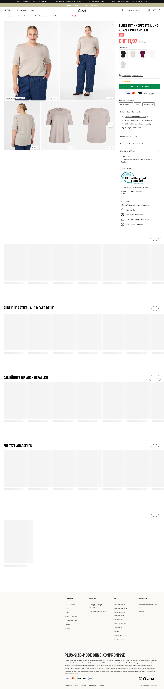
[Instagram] (140, 678)
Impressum (92, 685)
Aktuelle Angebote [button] (41, 16)
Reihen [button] (55, 16)
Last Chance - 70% (126, 104)
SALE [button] (74, 16)
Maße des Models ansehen (14, 98)
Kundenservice (119, 604)
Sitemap (101, 685)
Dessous (67, 629)
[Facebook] (144, 678)
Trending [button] (27, 16)
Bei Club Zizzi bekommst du (130, 112)
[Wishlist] (112, 24)
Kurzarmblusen (138, 22)
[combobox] (132, 10)
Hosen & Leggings (71, 616)
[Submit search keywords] (123, 10)
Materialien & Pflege (127, 151)
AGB (76, 685)
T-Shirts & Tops (70, 604)
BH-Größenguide (120, 623)
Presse (141, 611)
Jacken (67, 612)
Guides (33, 10)
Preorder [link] (66, 16)
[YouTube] (152, 678)
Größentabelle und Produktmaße (132, 144)
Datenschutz (68, 685)
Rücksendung (119, 619)
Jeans (67, 633)
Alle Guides (118, 627)
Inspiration (21, 10)
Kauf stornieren (120, 640)
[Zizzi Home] (82, 10)
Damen (121, 22)
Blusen (129, 22)
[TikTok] (148, 678)
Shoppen (8, 10)
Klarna (116, 632)
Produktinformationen (128, 136)
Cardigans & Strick (71, 620)
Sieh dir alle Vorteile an (97, 611)
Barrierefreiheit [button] (120, 636)
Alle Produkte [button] (8, 16)
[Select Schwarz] (123, 54)
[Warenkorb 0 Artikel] (159, 10)
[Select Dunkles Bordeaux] (142, 54)
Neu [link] (19, 16)
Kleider (67, 625)
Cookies (83, 685)
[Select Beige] (132, 54)
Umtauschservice (120, 608)
